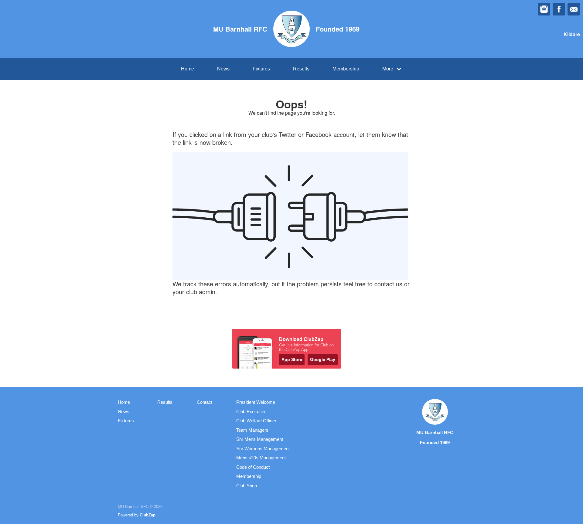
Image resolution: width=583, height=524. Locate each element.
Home (187, 68)
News (223, 68)
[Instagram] (544, 9)
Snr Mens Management (259, 439)
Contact (204, 402)
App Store (291, 359)
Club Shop (246, 485)
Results (301, 68)
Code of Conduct (253, 467)
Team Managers (252, 430)
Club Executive (251, 411)
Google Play (322, 359)
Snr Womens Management (263, 448)
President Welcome (255, 402)
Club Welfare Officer (256, 420)
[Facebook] (559, 9)
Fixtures (261, 68)
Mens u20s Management (261, 457)
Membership (345, 68)
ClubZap (147, 515)
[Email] (574, 9)
